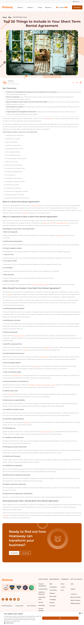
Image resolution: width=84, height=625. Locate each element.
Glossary (52, 602)
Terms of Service (31, 605)
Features (19, 7)
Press (62, 590)
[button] (23, 623)
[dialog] (42, 618)
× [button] (82, 613)
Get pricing (25, 553)
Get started (77, 7)
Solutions (43, 579)
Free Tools (52, 605)
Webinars (52, 593)
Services (40, 602)
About (62, 584)
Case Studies (53, 590)
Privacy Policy (19, 605)
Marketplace (53, 587)
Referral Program (75, 600)
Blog (51, 584)
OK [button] (60, 618)
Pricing (40, 7)
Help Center (53, 596)
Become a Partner (76, 597)
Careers (63, 587)
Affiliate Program (75, 603)
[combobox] (80, 613)
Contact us (74, 594)
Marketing (41, 605)
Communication (43, 589)
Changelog (53, 599)
